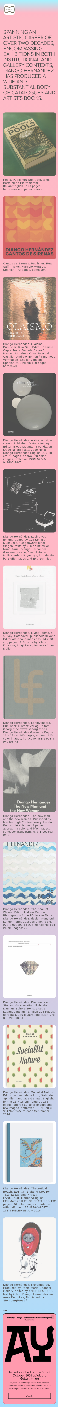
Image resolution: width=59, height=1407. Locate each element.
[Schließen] (50, 1316)
